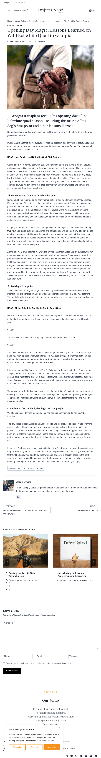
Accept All (51, 747)
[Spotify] (91, 756)
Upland (40, 468)
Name (7, 656)
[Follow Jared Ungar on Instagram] (18, 497)
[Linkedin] (96, 756)
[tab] (9, 572)
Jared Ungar (14, 41)
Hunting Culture (14, 25)
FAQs (6, 2)
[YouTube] (71, 756)
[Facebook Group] (81, 756)
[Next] (94, 562)
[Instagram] (67, 756)
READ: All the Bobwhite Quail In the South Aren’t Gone (34, 308)
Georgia (42, 168)
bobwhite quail (31, 149)
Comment (9, 623)
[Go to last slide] (7, 562)
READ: (11, 157)
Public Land (29, 468)
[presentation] (25, 551)
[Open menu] (8, 10)
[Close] (60, 727)
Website (73, 656)
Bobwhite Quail (15, 468)
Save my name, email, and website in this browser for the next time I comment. (39, 663)
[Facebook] (76, 756)
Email (40, 656)
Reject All (34, 747)
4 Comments (40, 41)
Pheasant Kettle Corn (88, 508)
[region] (34, 739)
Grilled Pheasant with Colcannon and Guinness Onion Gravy (25, 510)
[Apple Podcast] (86, 756)
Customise (17, 747)
